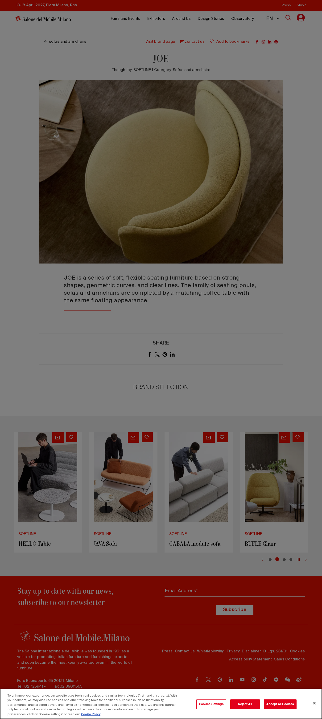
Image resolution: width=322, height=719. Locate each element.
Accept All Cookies (280, 704)
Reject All (245, 704)
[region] (161, 704)
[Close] (314, 703)
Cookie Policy (90, 714)
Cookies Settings (211, 704)
